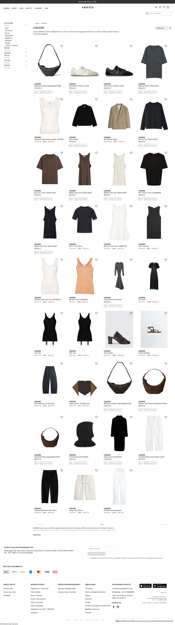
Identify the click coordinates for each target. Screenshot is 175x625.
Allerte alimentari (37, 606)
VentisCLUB (8, 588)
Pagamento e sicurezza (39, 588)
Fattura (87, 595)
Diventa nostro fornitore (67, 592)
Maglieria (8, 38)
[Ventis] (87, 7)
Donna (6, 8)
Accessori (8, 30)
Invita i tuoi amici (10, 592)
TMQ (46, 8)
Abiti (6, 28)
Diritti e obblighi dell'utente (95, 592)
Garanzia (88, 599)
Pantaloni (8, 40)
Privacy (87, 602)
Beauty (29, 8)
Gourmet (38, 8)
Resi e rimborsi (36, 595)
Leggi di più (36, 534)
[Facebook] (113, 607)
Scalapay (7, 595)
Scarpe (7, 43)
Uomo (14, 8)
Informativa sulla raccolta (9, 624)
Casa (21, 8)
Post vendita (35, 592)
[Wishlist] (164, 7)
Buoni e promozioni (38, 599)
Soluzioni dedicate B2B (66, 588)
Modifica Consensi (92, 609)
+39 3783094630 (127, 592)
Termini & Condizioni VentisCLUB (97, 606)
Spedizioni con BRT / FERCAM (42, 609)
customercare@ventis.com (122, 588)
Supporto (34, 613)
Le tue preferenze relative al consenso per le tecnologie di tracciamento (144, 621)
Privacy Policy (108, 558)
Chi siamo (89, 588)
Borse (7, 33)
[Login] (160, 7)
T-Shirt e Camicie (11, 45)
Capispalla (9, 35)
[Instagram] (118, 607)
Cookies (88, 613)
